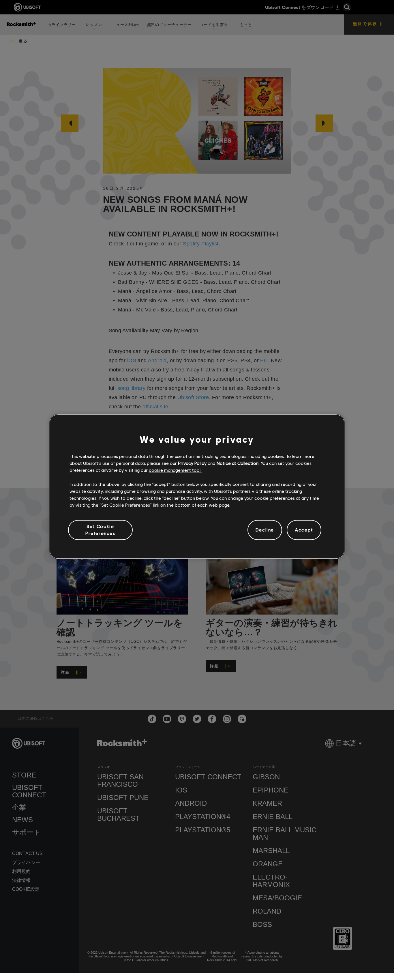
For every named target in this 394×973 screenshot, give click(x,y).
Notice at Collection (237, 463)
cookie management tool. (175, 470)
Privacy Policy (192, 463)
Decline (265, 530)
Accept (304, 530)
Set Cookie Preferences (100, 529)
